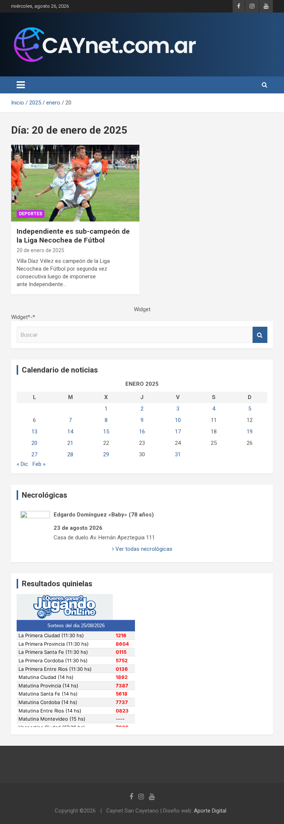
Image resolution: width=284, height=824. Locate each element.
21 (70, 443)
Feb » (39, 464)
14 (70, 431)
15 (106, 431)
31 (178, 454)
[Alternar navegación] (20, 84)
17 (178, 431)
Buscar (260, 335)
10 (178, 420)
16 (142, 431)
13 (34, 431)
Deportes (30, 213)
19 (250, 431)
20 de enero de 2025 (40, 250)
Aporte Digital (210, 810)
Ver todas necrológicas (143, 549)
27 (34, 454)
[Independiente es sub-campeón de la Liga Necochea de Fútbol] (75, 183)
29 (106, 454)
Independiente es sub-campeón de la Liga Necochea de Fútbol (73, 236)
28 (70, 454)
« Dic (22, 464)
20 (34, 443)
